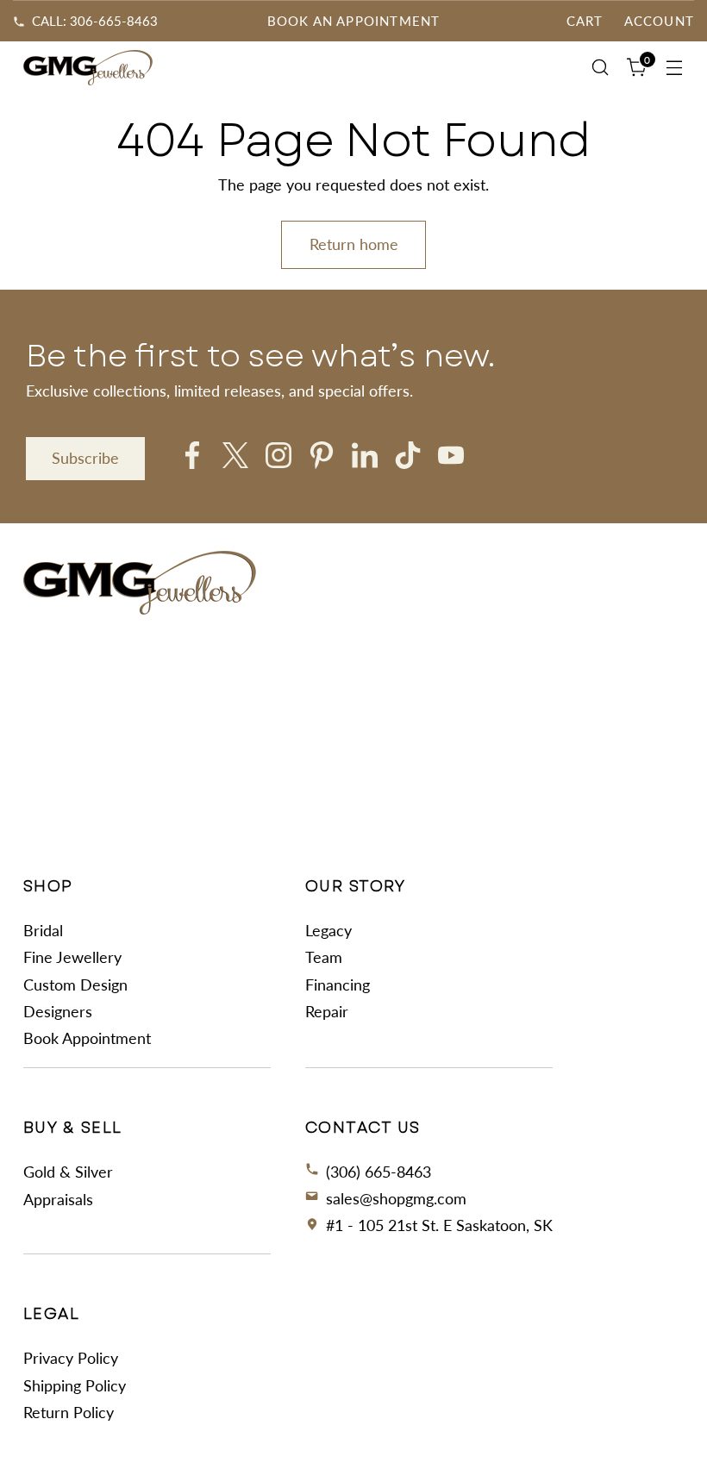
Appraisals (58, 1199)
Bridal (43, 930)
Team (323, 956)
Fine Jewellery (72, 956)
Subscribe (85, 458)
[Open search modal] (600, 67)
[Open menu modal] (674, 67)
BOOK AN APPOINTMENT (354, 20)
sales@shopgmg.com (396, 1198)
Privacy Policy (70, 1357)
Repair (326, 1011)
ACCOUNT (659, 20)
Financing (337, 984)
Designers (57, 1011)
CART (585, 20)
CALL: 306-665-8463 (95, 20)
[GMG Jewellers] (88, 67)
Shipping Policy (74, 1385)
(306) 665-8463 (378, 1171)
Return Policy (68, 1412)
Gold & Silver (68, 1171)
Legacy (328, 930)
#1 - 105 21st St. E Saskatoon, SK (439, 1225)
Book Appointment (87, 1037)
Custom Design (75, 984)
